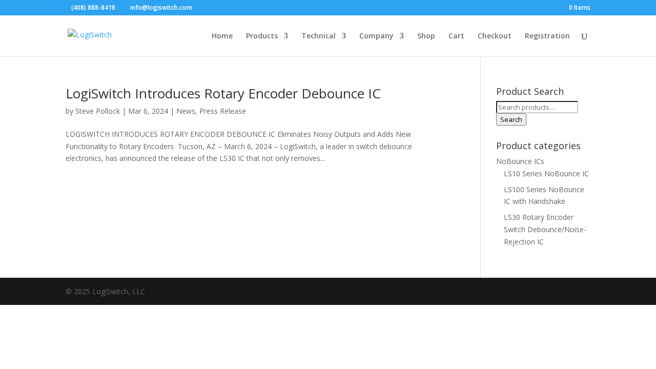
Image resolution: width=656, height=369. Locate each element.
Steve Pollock (97, 111)
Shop (426, 36)
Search (511, 119)
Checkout (494, 36)
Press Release (222, 111)
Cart (456, 36)
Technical (318, 36)
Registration (547, 36)
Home (222, 36)
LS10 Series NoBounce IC (546, 173)
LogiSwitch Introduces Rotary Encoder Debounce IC (223, 93)
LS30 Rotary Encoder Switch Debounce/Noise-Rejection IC (545, 229)
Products (262, 36)
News (185, 111)
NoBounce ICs (520, 161)
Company (376, 36)
